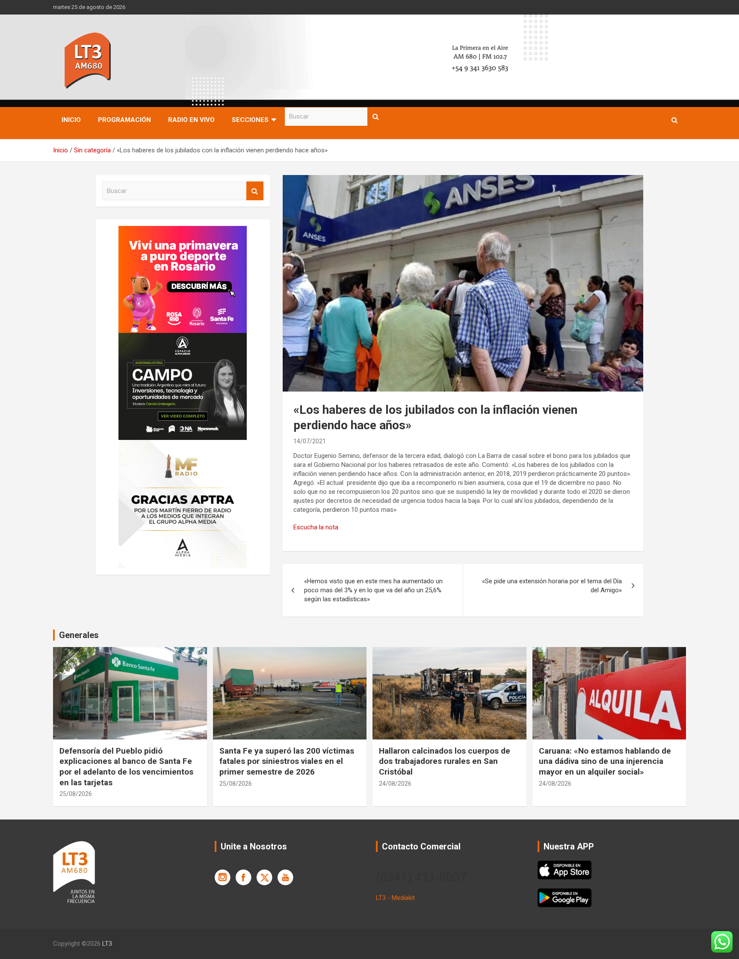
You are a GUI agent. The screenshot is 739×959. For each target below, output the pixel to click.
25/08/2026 (75, 793)
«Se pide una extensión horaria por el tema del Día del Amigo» (552, 585)
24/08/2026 (395, 783)
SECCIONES (250, 120)
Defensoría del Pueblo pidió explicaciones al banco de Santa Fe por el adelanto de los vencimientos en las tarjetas (126, 766)
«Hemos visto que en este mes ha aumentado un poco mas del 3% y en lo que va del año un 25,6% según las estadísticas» (373, 590)
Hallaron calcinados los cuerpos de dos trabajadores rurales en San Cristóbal (444, 761)
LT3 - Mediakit (395, 898)
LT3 (107, 943)
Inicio (71, 120)
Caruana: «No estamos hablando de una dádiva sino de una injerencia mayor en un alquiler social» (605, 761)
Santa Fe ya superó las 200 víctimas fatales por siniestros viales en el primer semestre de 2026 (286, 761)
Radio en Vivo (191, 120)
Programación (124, 120)
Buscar (375, 116)
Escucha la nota (315, 527)
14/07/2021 (309, 441)
